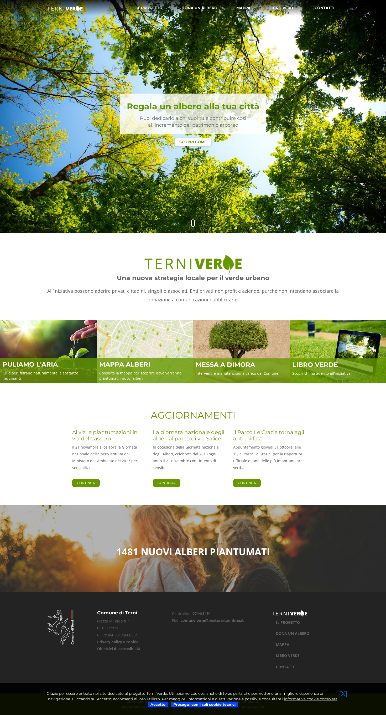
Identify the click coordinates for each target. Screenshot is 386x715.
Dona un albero (199, 8)
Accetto (157, 704)
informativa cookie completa (310, 699)
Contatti (325, 8)
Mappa (243, 8)
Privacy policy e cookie (117, 641)
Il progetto (150, 8)
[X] (343, 693)
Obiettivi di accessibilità (118, 648)
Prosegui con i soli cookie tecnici (204, 704)
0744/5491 (201, 613)
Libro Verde (282, 8)
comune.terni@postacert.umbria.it (212, 620)
